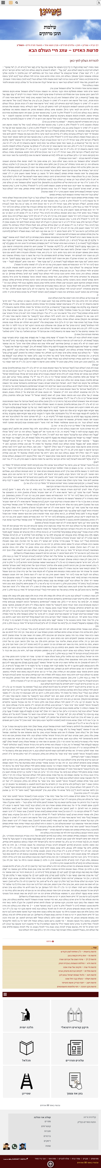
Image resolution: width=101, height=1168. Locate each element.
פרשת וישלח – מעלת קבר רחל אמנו (80, 978)
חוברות (47, 1131)
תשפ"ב (20, 45)
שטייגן (85, 45)
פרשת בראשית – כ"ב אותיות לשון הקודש (78, 951)
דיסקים (47, 1141)
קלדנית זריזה (90, 1117)
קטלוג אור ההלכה (42, 1117)
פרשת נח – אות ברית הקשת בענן (82, 955)
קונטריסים (46, 1126)
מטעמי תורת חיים (34, 45)
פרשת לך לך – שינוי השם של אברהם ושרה (77, 959)
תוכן (78, 45)
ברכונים (47, 1136)
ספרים (48, 1121)
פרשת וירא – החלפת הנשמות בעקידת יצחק (77, 963)
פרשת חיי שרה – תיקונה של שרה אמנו (79, 967)
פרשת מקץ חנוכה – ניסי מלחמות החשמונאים (76, 986)
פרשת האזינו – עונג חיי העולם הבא (64, 50)
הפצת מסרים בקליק (86, 1122)
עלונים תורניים (67, 45)
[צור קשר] (11, 2)
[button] (17, 2)
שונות (48, 1146)
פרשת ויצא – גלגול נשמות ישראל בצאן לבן (77, 975)
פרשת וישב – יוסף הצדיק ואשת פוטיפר (79, 982)
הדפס (48, 941)
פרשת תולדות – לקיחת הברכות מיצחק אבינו (77, 971)
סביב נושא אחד (51, 45)
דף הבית (95, 45)
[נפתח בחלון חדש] (22, 1146)
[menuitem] (74, 1015)
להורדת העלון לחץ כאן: (84, 61)
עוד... (94, 947)
